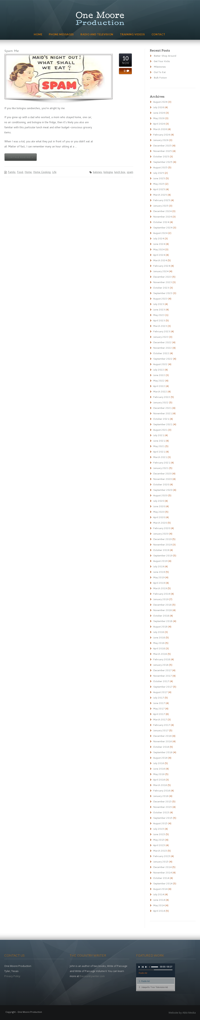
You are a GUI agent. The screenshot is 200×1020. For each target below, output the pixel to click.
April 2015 (159, 845)
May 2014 (159, 905)
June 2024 (159, 244)
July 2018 (158, 632)
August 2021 (160, 429)
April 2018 (159, 648)
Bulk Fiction (160, 77)
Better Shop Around (165, 55)
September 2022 (162, 358)
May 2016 (159, 774)
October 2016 (161, 746)
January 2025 (161, 205)
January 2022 (161, 402)
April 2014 (159, 910)
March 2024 (160, 260)
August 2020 (160, 495)
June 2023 (159, 309)
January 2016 (161, 796)
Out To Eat (160, 72)
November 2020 (162, 479)
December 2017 (162, 670)
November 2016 (162, 741)
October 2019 (161, 550)
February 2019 (161, 593)
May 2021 (159, 446)
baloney (97, 172)
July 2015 (158, 828)
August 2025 (160, 167)
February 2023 (161, 331)
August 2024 (160, 233)
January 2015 (161, 861)
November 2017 (162, 675)
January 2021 (161, 468)
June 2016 (159, 768)
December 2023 (162, 276)
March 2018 (160, 654)
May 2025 (159, 183)
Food (20, 172)
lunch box (119, 172)
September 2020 (162, 490)
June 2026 (159, 112)
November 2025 (162, 151)
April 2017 (159, 714)
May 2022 (159, 380)
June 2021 (159, 440)
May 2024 (159, 249)
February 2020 (161, 528)
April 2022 (159, 386)
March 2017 (160, 719)
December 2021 (162, 408)
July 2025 (158, 173)
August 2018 (160, 626)
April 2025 (159, 189)
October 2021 (161, 418)
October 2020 (161, 484)
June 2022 (159, 375)
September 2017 (162, 686)
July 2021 (158, 435)
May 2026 (159, 118)
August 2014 (160, 889)
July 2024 (158, 238)
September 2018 (162, 621)
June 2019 (159, 572)
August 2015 (160, 823)
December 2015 (162, 801)
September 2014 (162, 883)
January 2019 (161, 599)
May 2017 (159, 708)
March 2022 (160, 391)
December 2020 (162, 473)
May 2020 (159, 511)
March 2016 (160, 785)
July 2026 (158, 107)
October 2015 (161, 812)
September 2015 (162, 818)
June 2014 (159, 900)
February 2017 (161, 725)
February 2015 (161, 856)
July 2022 (158, 369)
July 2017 (158, 697)
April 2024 (159, 255)
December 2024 (162, 211)
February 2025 (161, 200)
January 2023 (161, 337)
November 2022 (162, 347)
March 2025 (160, 194)
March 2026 (160, 129)
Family (11, 172)
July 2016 (158, 763)
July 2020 (158, 500)
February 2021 (161, 462)
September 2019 (162, 555)
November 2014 (162, 872)
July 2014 (158, 894)
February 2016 (161, 790)
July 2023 (158, 304)
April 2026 (159, 123)
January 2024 (161, 271)
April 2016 (159, 779)
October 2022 (161, 353)
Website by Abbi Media (182, 1012)
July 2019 (158, 566)
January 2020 (161, 533)
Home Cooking (42, 172)
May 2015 (159, 839)
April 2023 (159, 320)
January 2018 (161, 664)
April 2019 (159, 582)
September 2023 (162, 293)
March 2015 (160, 850)
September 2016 (162, 752)
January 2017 (161, 730)
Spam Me (11, 50)
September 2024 (162, 227)
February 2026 (161, 134)
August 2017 (160, 692)
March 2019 (160, 588)
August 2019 (160, 561)
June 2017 (159, 703)
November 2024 (162, 216)
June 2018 (159, 637)
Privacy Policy (12, 976)
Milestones (160, 66)
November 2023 (162, 282)
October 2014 (161, 878)
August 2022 (160, 364)
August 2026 (160, 101)
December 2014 (162, 867)
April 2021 (159, 451)
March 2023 (160, 326)
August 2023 (160, 298)
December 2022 (162, 342)
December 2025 (162, 145)
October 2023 (161, 287)
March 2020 (160, 522)
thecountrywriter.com (92, 976)
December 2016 (162, 736)
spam (130, 172)
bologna (108, 172)
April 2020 (159, 517)
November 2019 (162, 544)
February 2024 (161, 265)
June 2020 (159, 506)
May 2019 (159, 577)
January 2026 (161, 140)
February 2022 (161, 397)
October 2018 (161, 615)
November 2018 (162, 610)
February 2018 (161, 659)
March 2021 (160, 457)
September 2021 (162, 424)
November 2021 (162, 413)
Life (54, 172)
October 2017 (161, 681)
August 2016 (160, 757)
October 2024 (161, 222)
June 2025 (159, 178)
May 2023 (159, 315)
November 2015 (162, 807)
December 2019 (162, 539)
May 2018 (159, 643)
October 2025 (161, 156)
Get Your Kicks (162, 61)
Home (28, 172)
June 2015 (159, 834)
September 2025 (162, 162)
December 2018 (162, 604)
